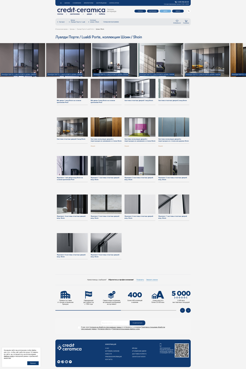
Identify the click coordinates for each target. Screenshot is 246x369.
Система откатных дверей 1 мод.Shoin (138, 100)
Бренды (134, 348)
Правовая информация (113, 356)
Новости (108, 354)
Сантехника (153, 11)
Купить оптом (114, 3)
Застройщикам (101, 3)
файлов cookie (9, 356)
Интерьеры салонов (112, 351)
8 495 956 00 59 (183, 2)
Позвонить (140, 280)
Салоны (67, 3)
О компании (77, 3)
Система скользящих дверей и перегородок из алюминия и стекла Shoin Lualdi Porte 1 (139, 141)
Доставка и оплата (139, 354)
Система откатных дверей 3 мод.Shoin (71, 139)
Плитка (140, 11)
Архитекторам (88, 3)
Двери (165, 11)
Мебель (178, 11)
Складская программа (111, 22)
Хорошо (33, 363)
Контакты (108, 359)
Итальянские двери (139, 351)
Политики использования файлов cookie (126, 329)
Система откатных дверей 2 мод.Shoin (172, 100)
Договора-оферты (104, 329)
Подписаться (137, 323)
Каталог (62, 22)
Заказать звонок (152, 280)
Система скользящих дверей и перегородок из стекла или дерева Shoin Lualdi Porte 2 (173, 141)
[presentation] (184, 73)
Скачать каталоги (138, 356)
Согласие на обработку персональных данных (106, 327)
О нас (107, 348)
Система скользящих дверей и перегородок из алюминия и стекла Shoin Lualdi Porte (106, 141)
